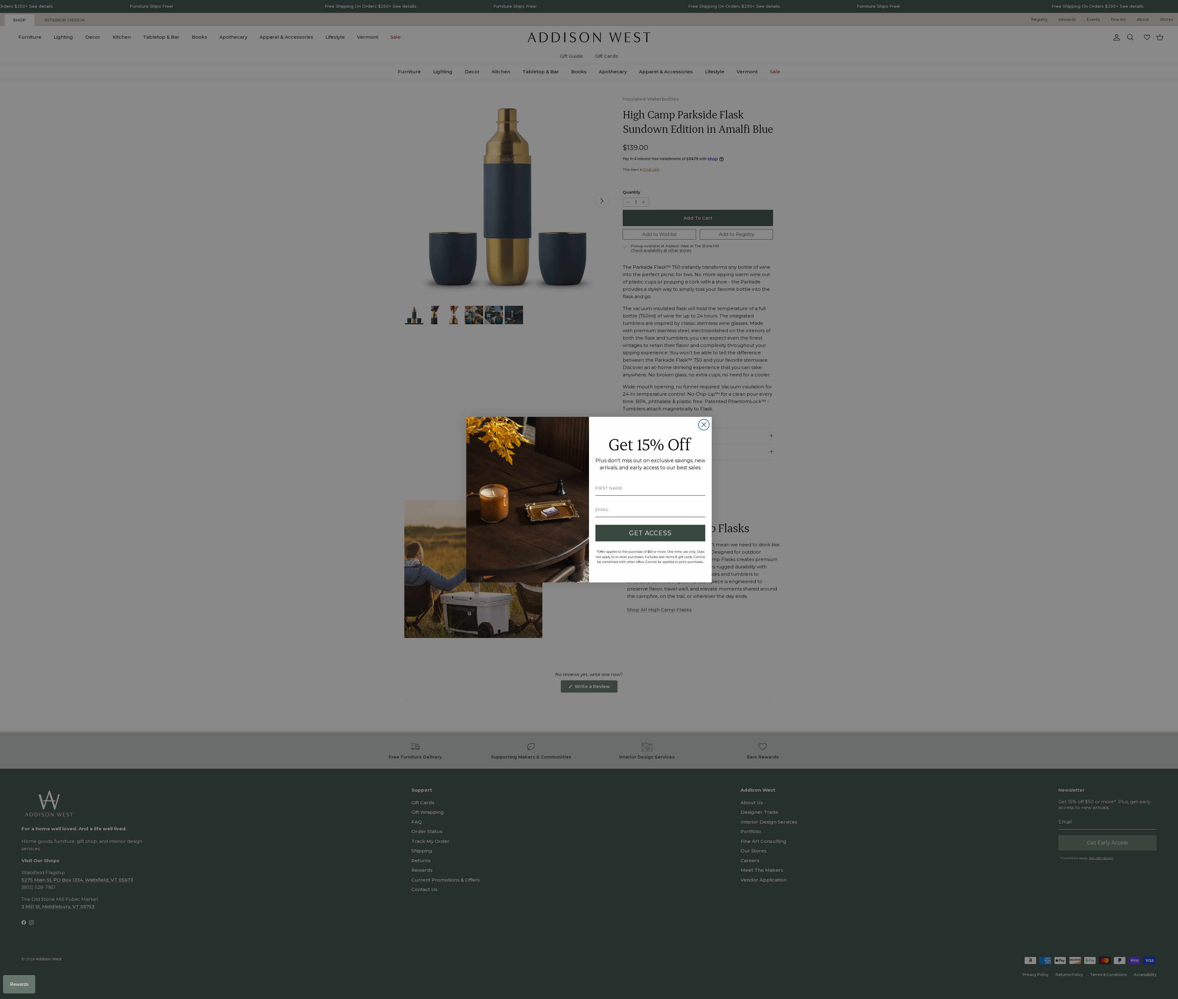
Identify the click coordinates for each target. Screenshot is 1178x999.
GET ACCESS (650, 533)
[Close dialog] (704, 424)
